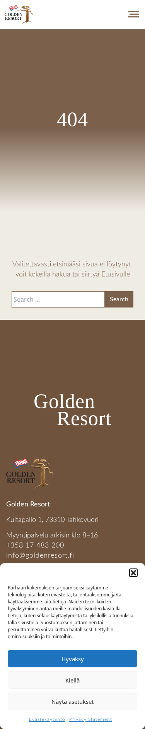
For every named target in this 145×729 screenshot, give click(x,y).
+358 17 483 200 (35, 545)
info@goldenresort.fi (40, 555)
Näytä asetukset (72, 701)
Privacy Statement (90, 719)
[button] (133, 573)
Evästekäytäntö (47, 719)
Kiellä (72, 680)
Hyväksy (72, 659)
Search (119, 299)
